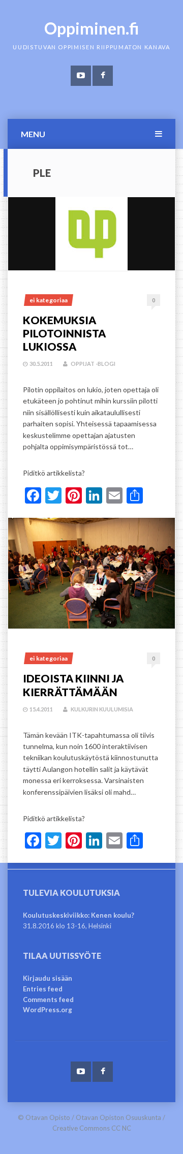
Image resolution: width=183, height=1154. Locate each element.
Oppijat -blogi (93, 363)
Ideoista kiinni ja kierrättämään (73, 685)
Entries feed (43, 989)
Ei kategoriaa (48, 300)
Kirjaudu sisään (47, 978)
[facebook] (103, 76)
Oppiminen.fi (91, 28)
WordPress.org (47, 1010)
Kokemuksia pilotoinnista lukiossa (64, 333)
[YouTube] (81, 76)
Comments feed (48, 999)
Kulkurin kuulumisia (102, 709)
